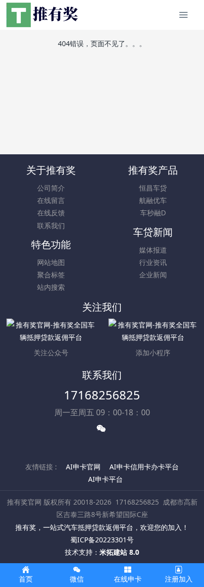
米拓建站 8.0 (119, 552)
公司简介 (51, 188)
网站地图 (51, 262)
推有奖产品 (153, 170)
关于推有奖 (51, 170)
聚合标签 (51, 274)
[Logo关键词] (42, 15)
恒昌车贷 (153, 188)
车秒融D (153, 212)
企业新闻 (153, 274)
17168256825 (102, 395)
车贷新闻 (153, 232)
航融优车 (153, 200)
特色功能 (51, 244)
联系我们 (51, 225)
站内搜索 (51, 287)
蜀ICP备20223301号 (102, 539)
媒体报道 (153, 250)
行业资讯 (153, 262)
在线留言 (51, 200)
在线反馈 (51, 212)
